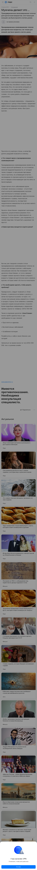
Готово (18, 867)
